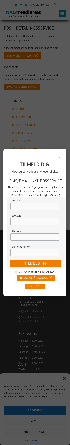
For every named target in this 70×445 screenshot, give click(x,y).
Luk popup (35, 286)
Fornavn (15, 215)
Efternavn (16, 231)
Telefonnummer (20, 246)
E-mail (15, 200)
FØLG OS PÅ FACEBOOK (35, 277)
